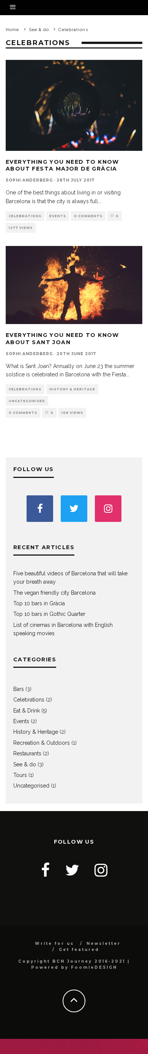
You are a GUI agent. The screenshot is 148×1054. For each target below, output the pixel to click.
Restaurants (27, 753)
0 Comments (88, 216)
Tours (20, 775)
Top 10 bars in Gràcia (39, 603)
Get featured (79, 949)
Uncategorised (27, 401)
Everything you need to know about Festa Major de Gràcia (62, 165)
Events (57, 216)
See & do (24, 764)
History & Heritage (72, 389)
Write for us (54, 943)
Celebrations (25, 216)
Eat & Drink (26, 711)
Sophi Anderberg (29, 180)
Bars (18, 689)
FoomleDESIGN (94, 967)
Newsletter (104, 943)
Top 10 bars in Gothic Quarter (49, 614)
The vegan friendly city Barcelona (54, 593)
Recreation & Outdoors (41, 743)
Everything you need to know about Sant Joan (62, 338)
